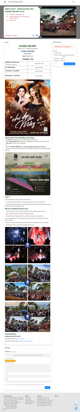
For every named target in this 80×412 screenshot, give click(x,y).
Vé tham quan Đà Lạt (30, 402)
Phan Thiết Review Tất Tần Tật (44, 403)
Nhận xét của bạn (9, 363)
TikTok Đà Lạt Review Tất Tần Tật (45, 400)
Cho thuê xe (28, 399)
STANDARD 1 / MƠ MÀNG (59, 58)
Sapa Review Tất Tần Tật (43, 397)
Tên (6, 373)
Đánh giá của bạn (9, 358)
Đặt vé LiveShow (29, 403)
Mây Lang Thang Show (26, 341)
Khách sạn (27, 397)
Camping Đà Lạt (29, 400)
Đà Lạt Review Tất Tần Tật (43, 399)
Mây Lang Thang (19, 338)
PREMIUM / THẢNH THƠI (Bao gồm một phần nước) (64, 56)
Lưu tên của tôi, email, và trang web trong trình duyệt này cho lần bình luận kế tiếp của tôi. (25, 384)
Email (6, 379)
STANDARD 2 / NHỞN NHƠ (59, 60)
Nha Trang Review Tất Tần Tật (44, 402)
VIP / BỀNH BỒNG (57, 53)
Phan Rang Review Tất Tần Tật (44, 405)
